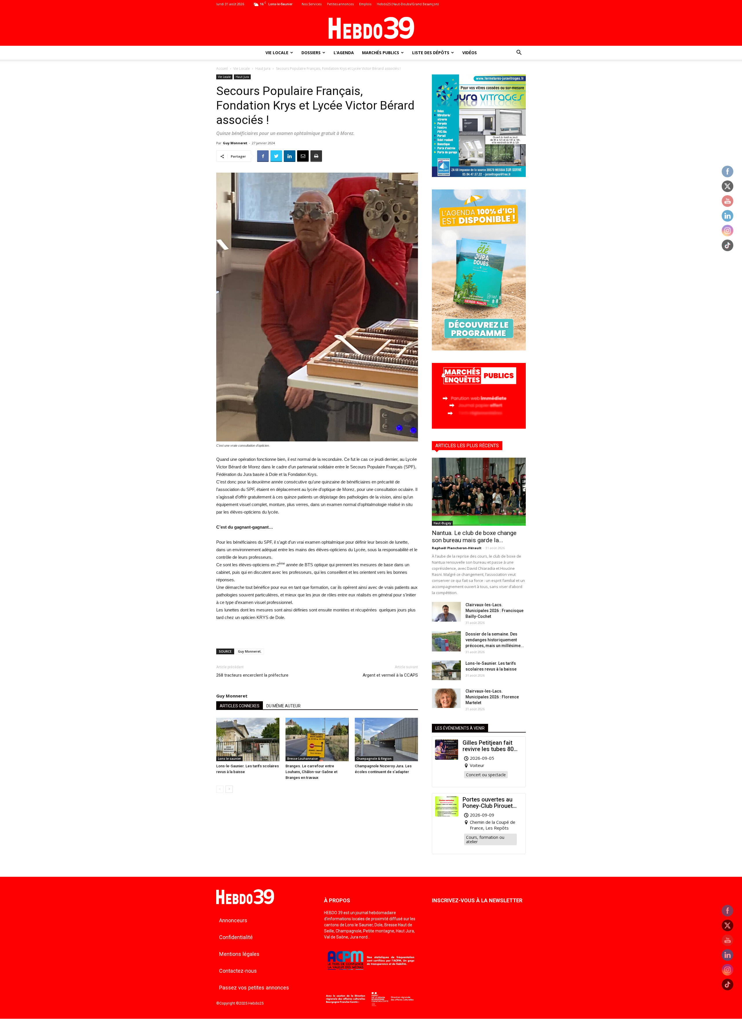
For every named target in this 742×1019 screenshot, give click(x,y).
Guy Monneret (235, 143)
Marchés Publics (380, 52)
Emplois (365, 4)
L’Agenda (344, 52)
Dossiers (311, 52)
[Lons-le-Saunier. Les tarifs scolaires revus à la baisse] (247, 739)
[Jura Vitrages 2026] (479, 175)
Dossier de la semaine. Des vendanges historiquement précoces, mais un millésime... (494, 640)
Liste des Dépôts (430, 52)
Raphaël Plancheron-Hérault (456, 548)
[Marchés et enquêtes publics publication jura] (479, 427)
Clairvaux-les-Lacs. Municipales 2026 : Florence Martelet (492, 697)
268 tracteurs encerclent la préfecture (252, 675)
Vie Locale (276, 52)
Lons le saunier (229, 759)
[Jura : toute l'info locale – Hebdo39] (371, 27)
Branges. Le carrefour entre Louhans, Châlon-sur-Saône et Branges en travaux (311, 772)
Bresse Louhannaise (302, 759)
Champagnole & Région (374, 759)
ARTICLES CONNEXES (239, 706)
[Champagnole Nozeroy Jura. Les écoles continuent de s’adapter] (386, 739)
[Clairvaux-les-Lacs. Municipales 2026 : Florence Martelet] (446, 698)
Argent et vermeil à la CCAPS (390, 675)
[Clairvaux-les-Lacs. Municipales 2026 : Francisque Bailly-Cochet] (446, 612)
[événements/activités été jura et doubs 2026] (479, 349)
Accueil (222, 68)
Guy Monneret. (249, 651)
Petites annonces (340, 4)
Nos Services (311, 4)
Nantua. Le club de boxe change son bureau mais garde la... (474, 536)
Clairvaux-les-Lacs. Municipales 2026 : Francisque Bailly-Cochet (494, 610)
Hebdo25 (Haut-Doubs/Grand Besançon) (408, 4)
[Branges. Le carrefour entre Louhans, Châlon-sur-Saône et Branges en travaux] (317, 739)
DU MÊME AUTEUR (283, 706)
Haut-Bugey (442, 523)
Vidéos (469, 52)
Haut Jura (262, 68)
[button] (519, 53)
